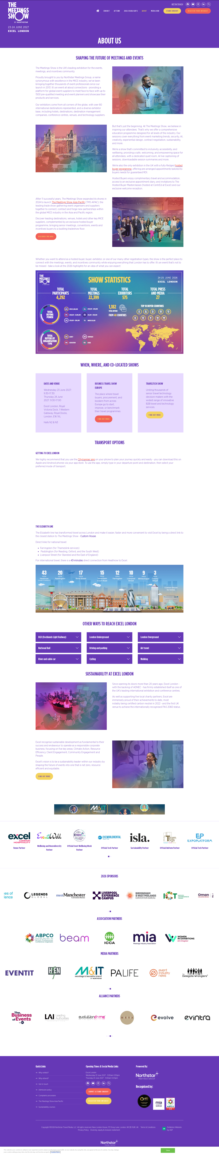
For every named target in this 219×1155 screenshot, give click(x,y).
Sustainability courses (47, 1107)
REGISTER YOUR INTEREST (198, 11)
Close (168, 1150)
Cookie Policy (55, 1152)
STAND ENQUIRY (172, 11)
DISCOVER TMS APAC (46, 236)
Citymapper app (86, 459)
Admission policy (45, 1090)
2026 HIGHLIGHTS (131, 11)
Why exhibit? (44, 1073)
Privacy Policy (83, 1130)
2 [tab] (110, 856)
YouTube (193, 4)
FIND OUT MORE (104, 419)
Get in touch (43, 1084)
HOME (97, 11)
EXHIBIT (107, 11)
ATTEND (117, 11)
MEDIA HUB (155, 11)
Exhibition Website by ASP (174, 1128)
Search (209, 4)
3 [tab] (110, 1036)
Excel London (91, 1072)
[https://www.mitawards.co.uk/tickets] (109, 814)
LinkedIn (203, 4)
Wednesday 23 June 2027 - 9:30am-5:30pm (103, 1075)
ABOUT (144, 11)
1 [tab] (108, 856)
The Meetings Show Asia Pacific (68, 202)
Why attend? (44, 1078)
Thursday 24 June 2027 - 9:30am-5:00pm (102, 1078)
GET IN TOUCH (177, 4)
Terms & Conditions (148, 1127)
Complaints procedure (47, 1096)
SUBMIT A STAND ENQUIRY (98, 1092)
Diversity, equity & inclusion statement (105, 1130)
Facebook (188, 4)
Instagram (198, 4)
